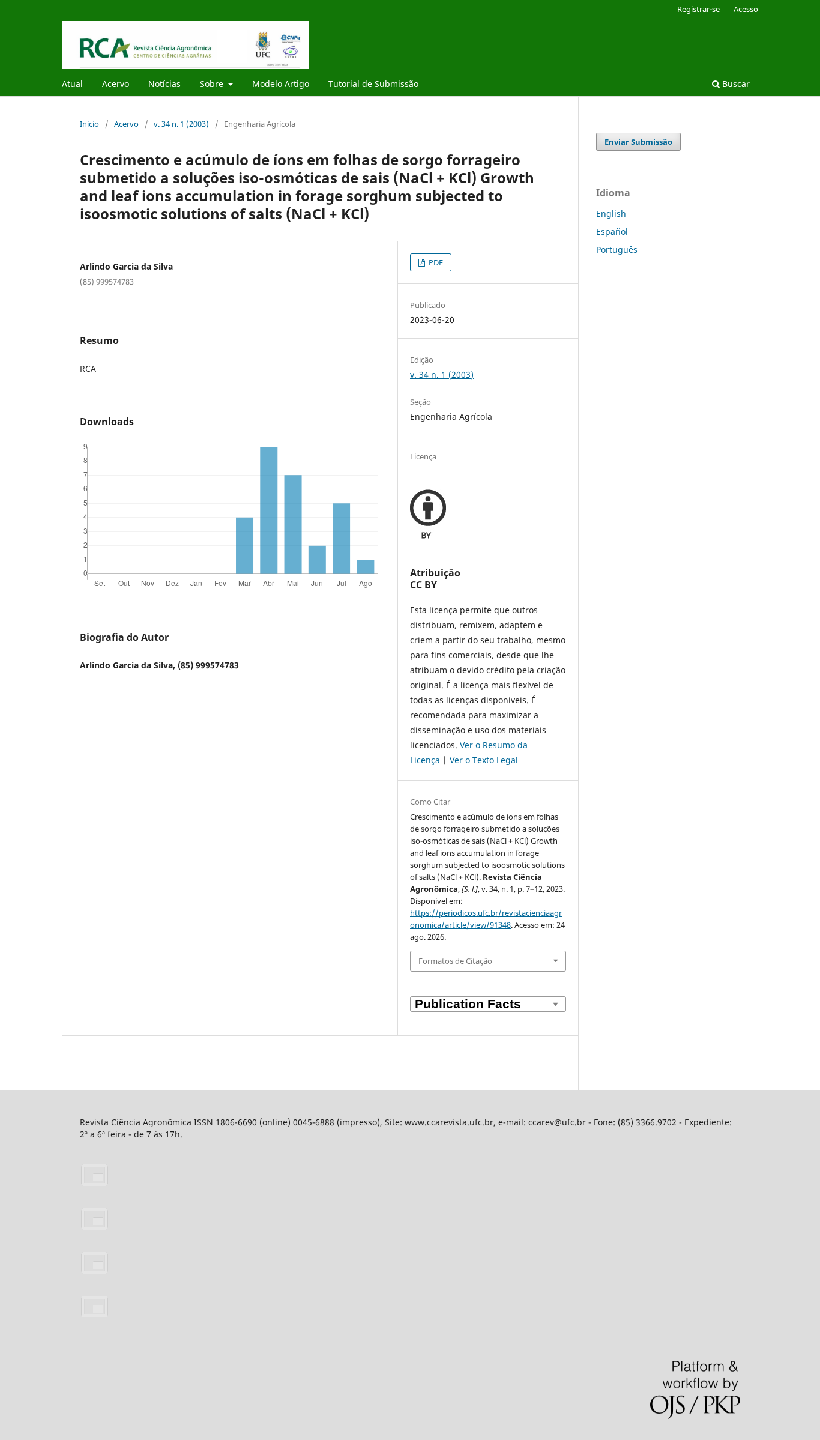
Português (617, 249)
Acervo (115, 83)
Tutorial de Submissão (373, 83)
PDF (435, 262)
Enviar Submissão (638, 141)
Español (612, 231)
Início (89, 123)
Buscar (735, 83)
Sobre (213, 83)
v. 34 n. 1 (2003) (181, 123)
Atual (72, 83)
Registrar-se (698, 9)
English (611, 213)
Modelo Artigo (280, 83)
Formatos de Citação (455, 960)
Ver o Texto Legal (484, 760)
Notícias (164, 83)
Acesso (746, 9)
